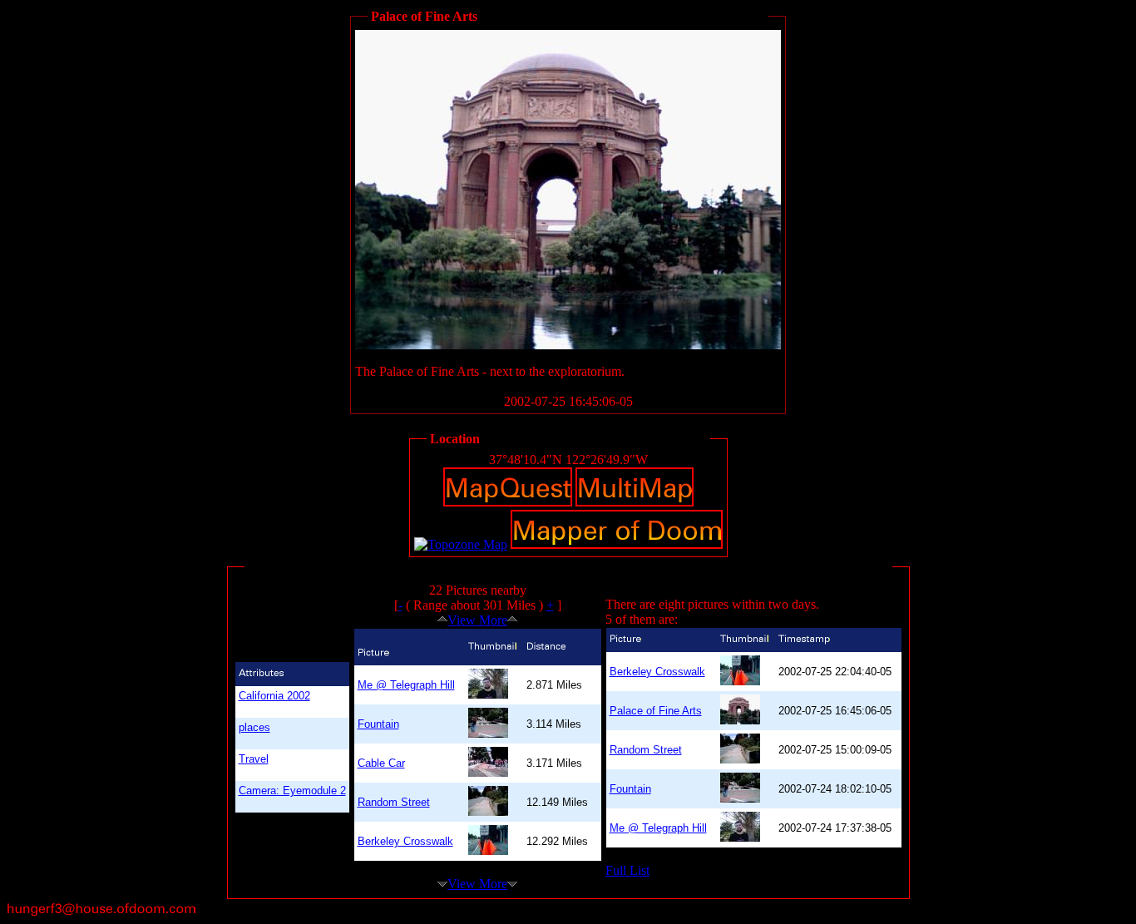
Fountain (378, 724)
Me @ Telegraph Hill (406, 685)
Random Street (394, 802)
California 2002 (274, 695)
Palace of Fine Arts (656, 710)
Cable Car (381, 763)
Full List (627, 870)
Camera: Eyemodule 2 (292, 790)
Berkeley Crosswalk (405, 841)
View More (477, 620)
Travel (254, 759)
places (254, 727)
